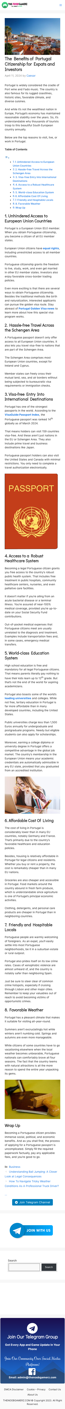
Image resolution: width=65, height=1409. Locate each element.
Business (14, 1166)
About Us (32, 1394)
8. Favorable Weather (27, 203)
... (6, 1194)
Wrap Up (20, 207)
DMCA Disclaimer (14, 1389)
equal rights (51, 248)
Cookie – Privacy (36, 1389)
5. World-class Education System (34, 192)
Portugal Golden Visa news (36, 308)
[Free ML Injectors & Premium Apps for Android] (15, 5)
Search (12, 1260)
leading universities (18, 698)
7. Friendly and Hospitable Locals (34, 199)
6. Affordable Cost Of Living (31, 196)
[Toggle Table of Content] (7, 157)
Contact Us (55, 1389)
